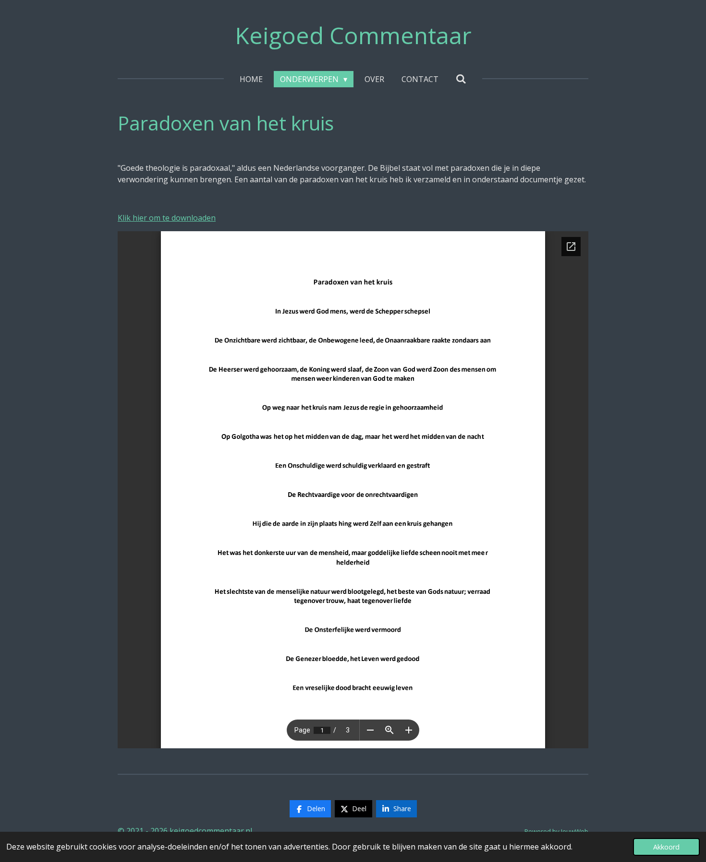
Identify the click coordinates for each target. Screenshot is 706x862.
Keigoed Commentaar (353, 35)
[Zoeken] (461, 78)
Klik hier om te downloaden (167, 218)
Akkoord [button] (666, 846)
